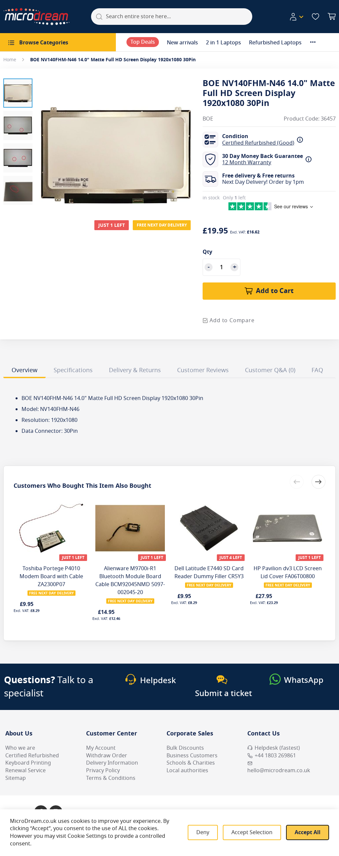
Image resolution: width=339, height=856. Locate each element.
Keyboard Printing (28, 763)
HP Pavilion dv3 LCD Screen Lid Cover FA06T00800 (288, 572)
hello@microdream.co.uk (278, 771)
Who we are (20, 748)
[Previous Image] (45, 142)
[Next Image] (186, 142)
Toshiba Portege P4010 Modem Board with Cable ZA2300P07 (51, 576)
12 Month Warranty (246, 163)
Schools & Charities (191, 763)
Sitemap (15, 778)
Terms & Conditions (110, 778)
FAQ (317, 370)
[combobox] (171, 16)
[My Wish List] (315, 17)
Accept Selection (251, 832)
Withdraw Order (106, 756)
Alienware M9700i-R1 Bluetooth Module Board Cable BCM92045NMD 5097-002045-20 (130, 580)
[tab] (24, 371)
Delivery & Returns (135, 370)
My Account (101, 748)
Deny (202, 832)
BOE (208, 119)
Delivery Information (112, 763)
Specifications (73, 370)
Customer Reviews (203, 370)
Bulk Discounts (185, 748)
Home (9, 59)
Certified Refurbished (32, 756)
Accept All (307, 832)
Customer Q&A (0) (270, 370)
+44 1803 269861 (275, 756)
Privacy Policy (103, 771)
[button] (296, 17)
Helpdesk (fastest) (277, 748)
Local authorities (187, 771)
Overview (24, 370)
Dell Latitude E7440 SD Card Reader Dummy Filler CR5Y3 (209, 572)
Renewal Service (25, 771)
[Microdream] (36, 16)
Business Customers (192, 756)
